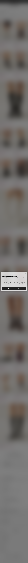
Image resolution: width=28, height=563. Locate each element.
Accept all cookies (14, 288)
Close (24, 273)
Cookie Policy (11, 282)
